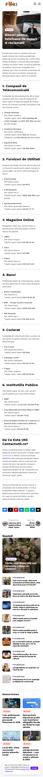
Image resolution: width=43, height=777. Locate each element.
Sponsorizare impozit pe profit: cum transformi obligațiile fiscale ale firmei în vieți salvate (31, 721)
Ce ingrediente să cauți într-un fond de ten (26, 669)
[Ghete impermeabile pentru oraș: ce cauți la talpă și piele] (6, 630)
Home (8, 14)
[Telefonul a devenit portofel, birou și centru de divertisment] (6, 593)
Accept (34, 768)
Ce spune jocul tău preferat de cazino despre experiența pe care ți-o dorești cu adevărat (26, 607)
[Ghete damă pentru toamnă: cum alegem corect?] (6, 618)
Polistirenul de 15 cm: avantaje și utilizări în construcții (26, 680)
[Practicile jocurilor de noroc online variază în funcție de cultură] (6, 654)
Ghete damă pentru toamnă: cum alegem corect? (25, 619)
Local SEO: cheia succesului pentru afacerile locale (10, 751)
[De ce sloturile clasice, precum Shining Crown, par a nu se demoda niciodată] (6, 642)
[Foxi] (11, 4)
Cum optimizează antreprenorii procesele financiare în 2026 (11, 718)
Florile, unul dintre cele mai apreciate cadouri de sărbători (20, 566)
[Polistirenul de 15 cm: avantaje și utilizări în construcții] (6, 679)
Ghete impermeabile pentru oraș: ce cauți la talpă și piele (25, 631)
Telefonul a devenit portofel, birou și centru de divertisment (26, 595)
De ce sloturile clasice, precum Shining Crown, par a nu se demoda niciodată (26, 644)
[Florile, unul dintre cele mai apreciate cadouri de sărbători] (21, 555)
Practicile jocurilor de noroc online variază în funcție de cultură (25, 656)
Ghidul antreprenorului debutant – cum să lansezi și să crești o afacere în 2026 (31, 753)
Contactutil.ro (7, 455)
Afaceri (15, 14)
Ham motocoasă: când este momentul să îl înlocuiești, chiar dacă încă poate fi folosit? (26, 583)
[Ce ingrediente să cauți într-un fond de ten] (6, 667)
